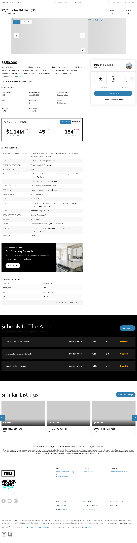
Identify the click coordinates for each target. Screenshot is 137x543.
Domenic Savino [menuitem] (116, 501)
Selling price (6, 283)
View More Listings (125, 395)
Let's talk (113, 5)
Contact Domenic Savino (113, 100)
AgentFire (88, 527)
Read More (18, 76)
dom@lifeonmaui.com (119, 472)
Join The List (13, 266)
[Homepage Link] (16, 5)
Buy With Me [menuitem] (61, 501)
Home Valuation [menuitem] (89, 509)
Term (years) (5, 292)
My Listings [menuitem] (87, 501)
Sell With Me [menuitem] (61, 505)
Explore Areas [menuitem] (61, 509)
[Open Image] (49, 35)
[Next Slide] (82, 35)
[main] (68, 230)
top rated (126, 328)
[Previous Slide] (16, 35)
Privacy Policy (29, 527)
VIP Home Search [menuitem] (90, 505)
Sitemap (38, 527)
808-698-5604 (89, 472)
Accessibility (46, 527)
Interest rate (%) (48, 292)
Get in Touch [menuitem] (115, 505)
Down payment (47, 283)
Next (132, 79)
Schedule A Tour (113, 93)
